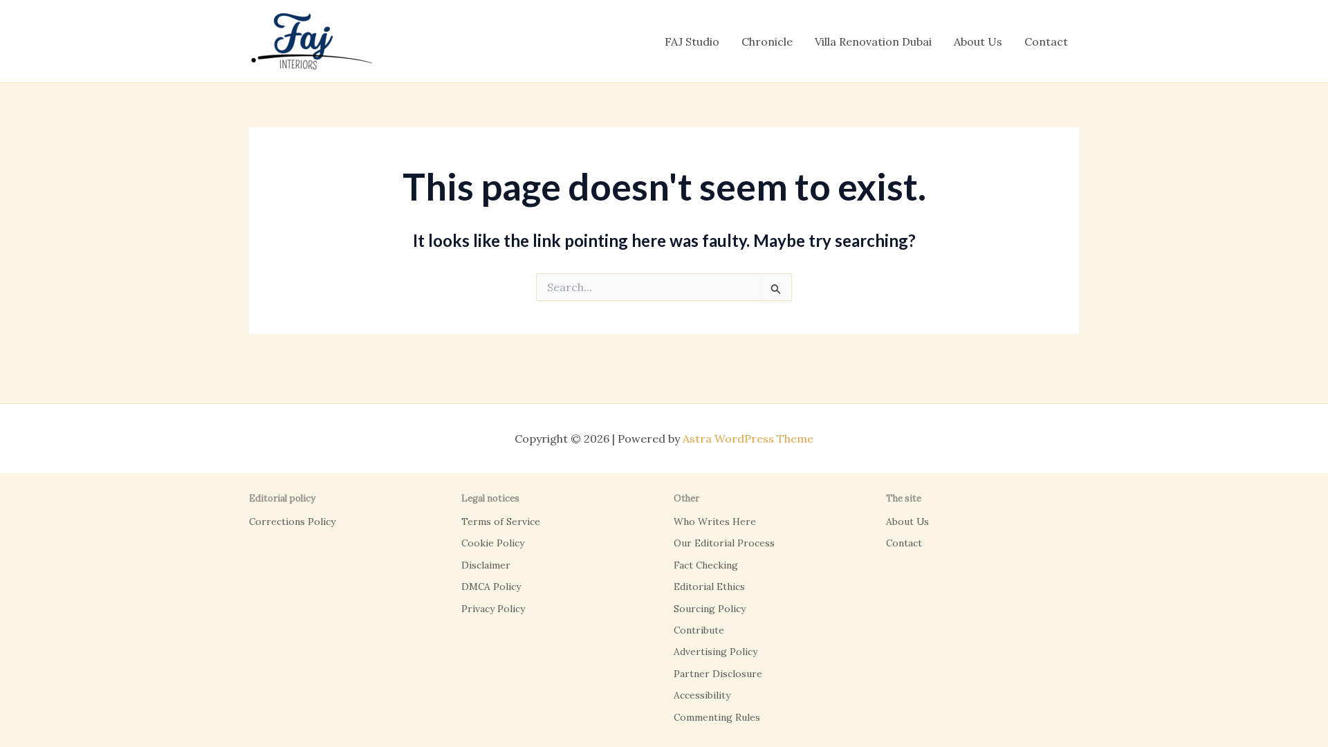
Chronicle (767, 41)
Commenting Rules (717, 717)
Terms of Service (500, 521)
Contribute (699, 630)
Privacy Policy (493, 608)
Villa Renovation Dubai (873, 41)
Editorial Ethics (709, 586)
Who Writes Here (715, 521)
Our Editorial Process (724, 543)
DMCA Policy (491, 586)
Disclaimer (485, 565)
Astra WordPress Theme (748, 438)
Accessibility (702, 695)
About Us (978, 41)
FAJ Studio (692, 41)
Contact (1046, 41)
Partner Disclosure (718, 673)
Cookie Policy (492, 543)
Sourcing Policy (710, 608)
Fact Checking (706, 565)
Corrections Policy (292, 521)
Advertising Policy (715, 651)
